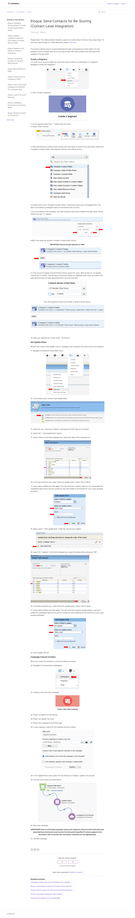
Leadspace (10, 12)
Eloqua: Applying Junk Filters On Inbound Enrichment (16, 50)
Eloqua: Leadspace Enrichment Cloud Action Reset (17, 105)
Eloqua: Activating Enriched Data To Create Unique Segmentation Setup (17, 26)
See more (10, 120)
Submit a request (113, 4)
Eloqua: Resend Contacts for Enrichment (17, 114)
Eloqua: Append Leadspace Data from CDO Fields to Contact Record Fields (16, 39)
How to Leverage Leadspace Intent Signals (46, 894)
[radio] (62, 861)
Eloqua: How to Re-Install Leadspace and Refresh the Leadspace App (17, 87)
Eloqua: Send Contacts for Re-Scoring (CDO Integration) (51, 890)
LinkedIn (38, 849)
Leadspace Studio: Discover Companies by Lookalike (50, 882)
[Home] (14, 5)
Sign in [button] (124, 4)
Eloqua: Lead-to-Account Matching (17, 96)
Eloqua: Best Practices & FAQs (16, 70)
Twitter (35, 849)
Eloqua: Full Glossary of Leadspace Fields (16, 78)
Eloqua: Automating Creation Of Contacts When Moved (15, 61)
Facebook (32, 849)
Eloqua (29, 12)
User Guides (20, 12)
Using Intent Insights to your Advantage (45, 898)
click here (72, 42)
